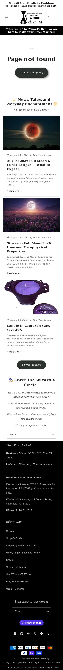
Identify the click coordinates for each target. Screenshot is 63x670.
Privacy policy (19, 663)
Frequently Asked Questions (21, 545)
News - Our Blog (15, 589)
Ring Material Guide (17, 581)
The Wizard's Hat (30, 659)
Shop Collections (15, 538)
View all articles (31, 364)
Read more (13, 191)
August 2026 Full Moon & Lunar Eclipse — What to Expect (28, 164)
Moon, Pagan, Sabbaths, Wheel (23, 552)
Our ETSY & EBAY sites (19, 574)
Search (10, 531)
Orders (10, 560)
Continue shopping (31, 72)
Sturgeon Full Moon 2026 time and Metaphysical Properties (29, 247)
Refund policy (35, 663)
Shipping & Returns (16, 567)
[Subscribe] (53, 434)
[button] (6, 17)
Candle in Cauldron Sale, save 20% (28, 327)
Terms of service (53, 663)
